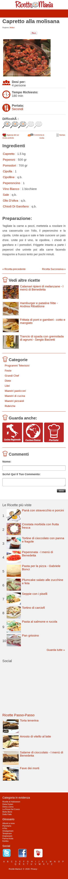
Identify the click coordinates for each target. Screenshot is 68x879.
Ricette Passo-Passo (18, 715)
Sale (6, 194)
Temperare (7, 833)
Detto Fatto (7, 814)
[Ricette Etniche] (33, 433)
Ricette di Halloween (11, 802)
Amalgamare (7, 831)
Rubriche (10, 406)
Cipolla (7, 171)
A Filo (4, 828)
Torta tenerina (29, 720)
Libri (7, 386)
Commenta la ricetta (39, 136)
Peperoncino (11, 183)
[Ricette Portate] (54, 433)
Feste (8, 370)
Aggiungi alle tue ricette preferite (10, 136)
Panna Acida (7, 838)
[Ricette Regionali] (12, 433)
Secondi (17, 109)
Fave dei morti (29, 768)
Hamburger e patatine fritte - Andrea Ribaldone (39, 305)
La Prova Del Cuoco (11, 809)
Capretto (9, 153)
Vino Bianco (11, 189)
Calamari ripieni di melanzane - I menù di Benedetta (41, 288)
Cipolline (9, 177)
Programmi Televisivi (17, 365)
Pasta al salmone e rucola (39, 621)
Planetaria (6, 826)
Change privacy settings (49, 869)
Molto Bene (7, 812)
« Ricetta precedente (14, 269)
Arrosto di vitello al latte (35, 736)
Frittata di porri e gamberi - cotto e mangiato (42, 321)
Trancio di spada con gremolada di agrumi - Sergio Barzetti (42, 338)
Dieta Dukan (7, 804)
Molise (12, 27)
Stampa (62, 135)
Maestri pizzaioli (14, 401)
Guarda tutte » (56, 650)
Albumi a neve (8, 823)
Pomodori (9, 165)
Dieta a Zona (7, 807)
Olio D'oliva (10, 200)
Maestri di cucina (15, 396)
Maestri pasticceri (15, 391)
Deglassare (7, 836)
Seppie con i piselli (34, 593)
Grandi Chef (12, 375)
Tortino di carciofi (33, 607)
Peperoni (9, 159)
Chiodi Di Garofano (16, 206)
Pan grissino (30, 635)
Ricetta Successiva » (54, 269)
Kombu (5, 841)
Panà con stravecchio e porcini (43, 510)
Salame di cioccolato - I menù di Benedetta (41, 754)
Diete (8, 380)
